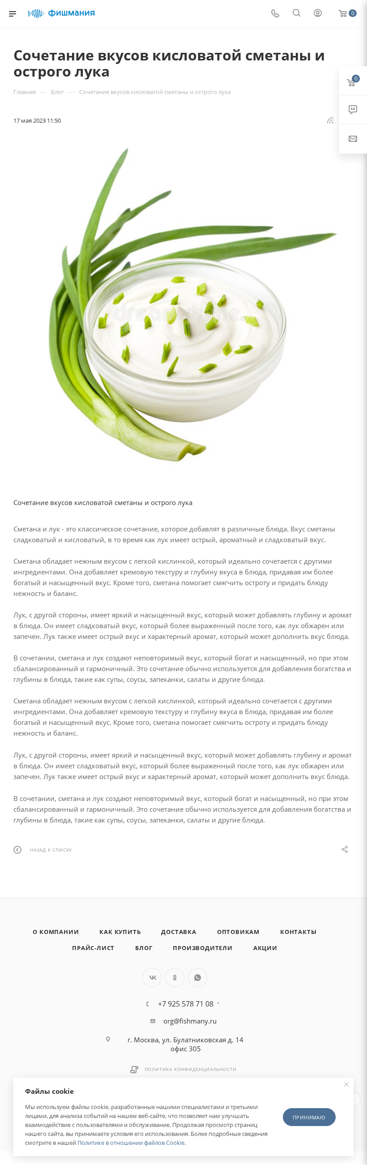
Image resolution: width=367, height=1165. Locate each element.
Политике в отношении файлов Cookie (130, 1143)
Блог (143, 948)
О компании (56, 932)
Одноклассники (174, 977)
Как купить (120, 932)
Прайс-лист (93, 948)
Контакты (298, 932)
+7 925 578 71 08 (185, 1003)
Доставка (178, 932)
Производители (202, 948)
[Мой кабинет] (318, 13)
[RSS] (330, 120)
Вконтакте (152, 977)
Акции (265, 948)
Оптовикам (238, 932)
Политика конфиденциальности (191, 1069)
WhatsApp (197, 977)
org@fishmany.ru (190, 1020)
